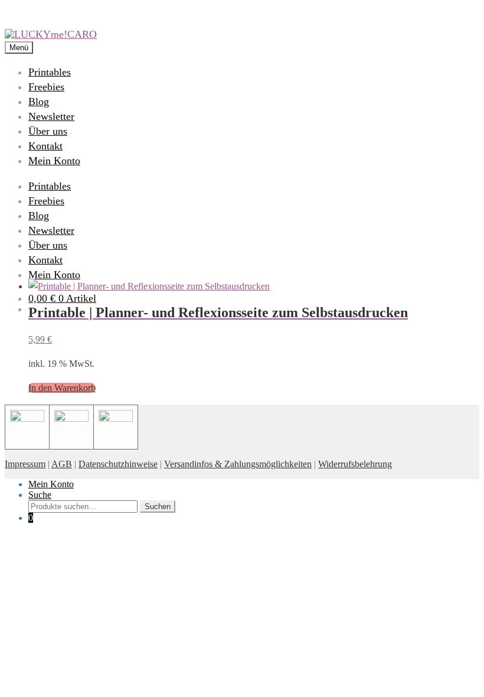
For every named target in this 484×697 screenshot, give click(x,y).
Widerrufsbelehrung (355, 464)
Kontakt (45, 146)
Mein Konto (54, 161)
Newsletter (51, 116)
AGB (61, 464)
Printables (49, 72)
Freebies (46, 87)
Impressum (25, 464)
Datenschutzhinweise (118, 464)
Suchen (158, 506)
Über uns (47, 131)
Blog (38, 102)
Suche (39, 495)
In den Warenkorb (62, 388)
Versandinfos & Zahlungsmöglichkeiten (238, 464)
